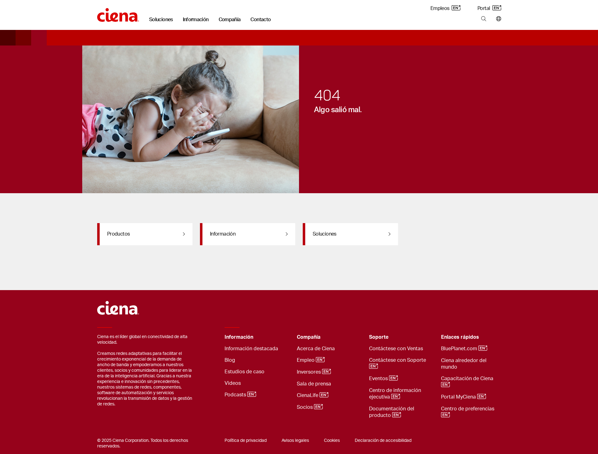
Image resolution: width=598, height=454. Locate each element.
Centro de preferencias (468, 408)
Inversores (309, 372)
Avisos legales (295, 440)
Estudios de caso (244, 371)
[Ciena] (118, 12)
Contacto (260, 19)
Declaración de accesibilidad (383, 440)
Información (196, 19)
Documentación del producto (391, 412)
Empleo (306, 360)
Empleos (440, 8)
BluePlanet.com (459, 348)
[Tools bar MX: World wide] (497, 19)
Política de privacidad (246, 440)
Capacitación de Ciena (468, 378)
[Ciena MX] (118, 305)
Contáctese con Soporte (398, 360)
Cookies (332, 440)
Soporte (378, 337)
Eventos (379, 378)
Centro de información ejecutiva (395, 393)
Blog (230, 360)
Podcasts (236, 394)
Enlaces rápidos (460, 337)
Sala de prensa (314, 383)
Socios (305, 407)
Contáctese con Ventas (396, 348)
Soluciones (161, 19)
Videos (233, 383)
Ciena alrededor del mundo (463, 364)
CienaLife (308, 395)
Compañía (230, 19)
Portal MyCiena (459, 396)
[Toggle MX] (282, 337)
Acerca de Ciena (316, 348)
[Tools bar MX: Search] (483, 19)
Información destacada (251, 348)
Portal (484, 8)
